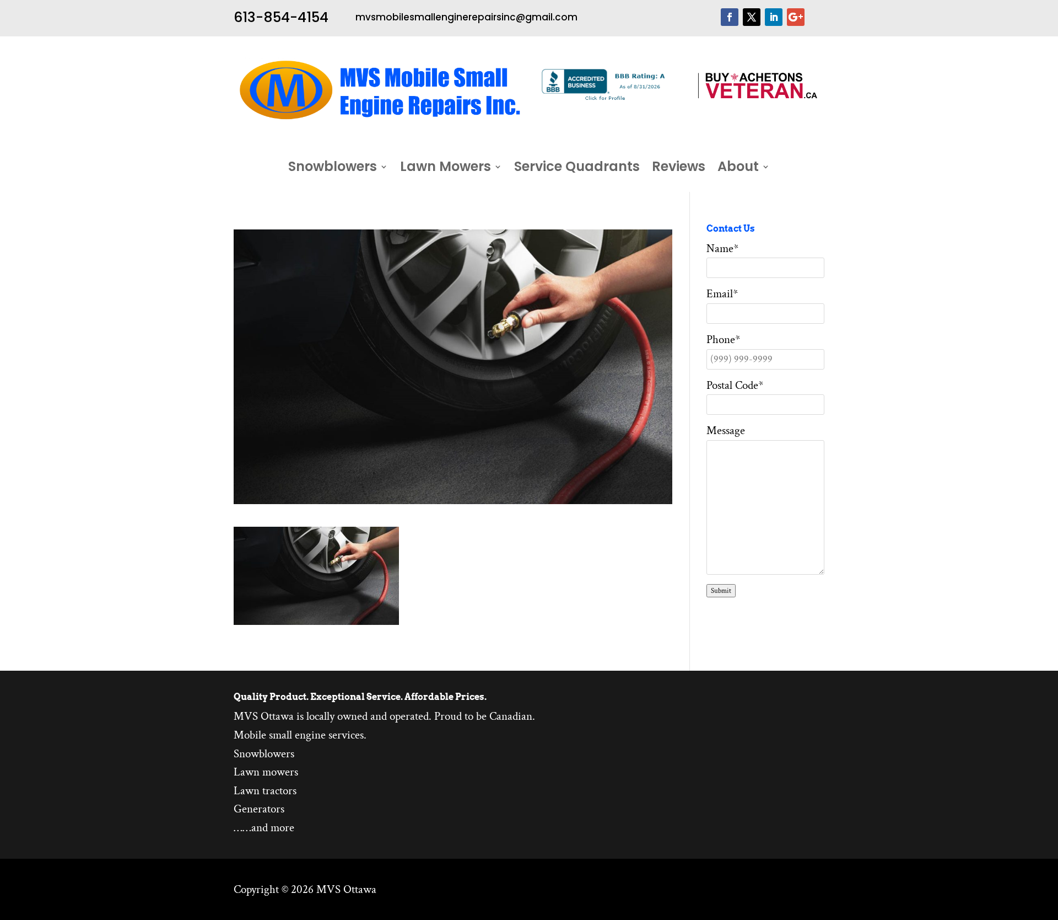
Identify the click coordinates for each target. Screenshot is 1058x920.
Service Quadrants (577, 169)
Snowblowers (332, 169)
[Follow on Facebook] (729, 17)
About (738, 169)
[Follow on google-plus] (796, 17)
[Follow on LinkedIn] (773, 17)
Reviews (678, 169)
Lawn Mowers (445, 169)
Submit (721, 591)
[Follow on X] (751, 17)
